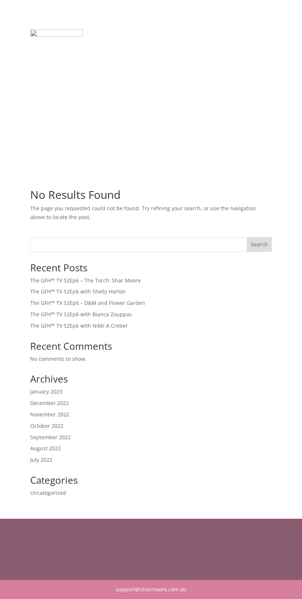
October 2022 (46, 425)
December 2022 (49, 402)
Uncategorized (48, 492)
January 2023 (46, 391)
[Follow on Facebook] (36, 548)
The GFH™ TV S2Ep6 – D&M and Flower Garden (87, 302)
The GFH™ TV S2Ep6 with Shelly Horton (78, 291)
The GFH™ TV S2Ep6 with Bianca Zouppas (81, 314)
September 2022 (50, 437)
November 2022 (49, 414)
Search (259, 244)
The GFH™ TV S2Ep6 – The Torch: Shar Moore (85, 280)
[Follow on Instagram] (51, 548)
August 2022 (45, 448)
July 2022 (41, 459)
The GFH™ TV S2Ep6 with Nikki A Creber (79, 325)
